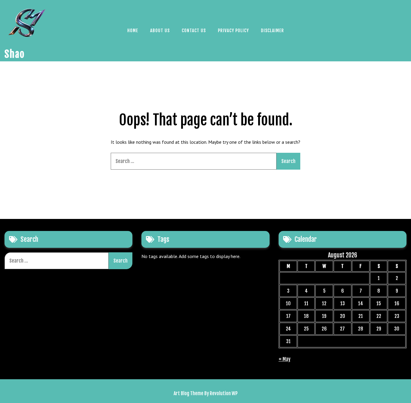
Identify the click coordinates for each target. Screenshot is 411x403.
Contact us (194, 30)
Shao (15, 54)
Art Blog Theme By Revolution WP (206, 393)
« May (284, 359)
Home (132, 30)
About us (160, 30)
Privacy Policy (233, 30)
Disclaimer (272, 30)
